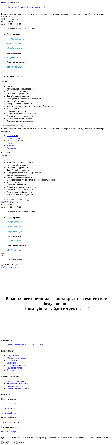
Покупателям (13, 355)
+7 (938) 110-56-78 (15, 39)
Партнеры (11, 143)
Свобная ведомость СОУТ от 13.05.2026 (25, 345)
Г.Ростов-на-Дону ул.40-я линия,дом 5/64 (26, 7)
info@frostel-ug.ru (15, 67)
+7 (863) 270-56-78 (15, 43)
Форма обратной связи (17, 383)
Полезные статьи (14, 368)
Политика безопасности (18, 365)
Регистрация (7, 2)
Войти (16, 2)
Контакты (11, 148)
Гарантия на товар (15, 386)
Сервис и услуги (14, 138)
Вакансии (11, 363)
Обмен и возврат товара (18, 388)
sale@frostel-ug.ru (14, 48)
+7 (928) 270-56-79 (15, 57)
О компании (12, 135)
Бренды (10, 145)
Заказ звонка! (21, 28)
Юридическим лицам (16, 358)
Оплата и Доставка (15, 140)
